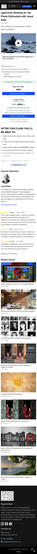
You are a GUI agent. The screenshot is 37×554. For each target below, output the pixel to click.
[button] (32, 549)
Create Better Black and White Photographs (16, 338)
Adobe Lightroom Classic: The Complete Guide (17, 284)
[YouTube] (2, 523)
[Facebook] (6, 523)
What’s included (22, 121)
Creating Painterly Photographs (11, 394)
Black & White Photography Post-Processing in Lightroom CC (17, 449)
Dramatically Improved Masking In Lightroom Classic (16, 478)
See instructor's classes (9, 204)
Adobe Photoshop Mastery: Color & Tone (15, 421)
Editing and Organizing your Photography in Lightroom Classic (16, 366)
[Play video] (18, 43)
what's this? (28, 82)
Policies (18, 552)
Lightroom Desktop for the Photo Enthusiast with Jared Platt (17, 58)
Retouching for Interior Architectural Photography (18, 311)
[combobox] (14, 6)
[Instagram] (10, 523)
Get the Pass (27, 6)
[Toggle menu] (34, 6)
